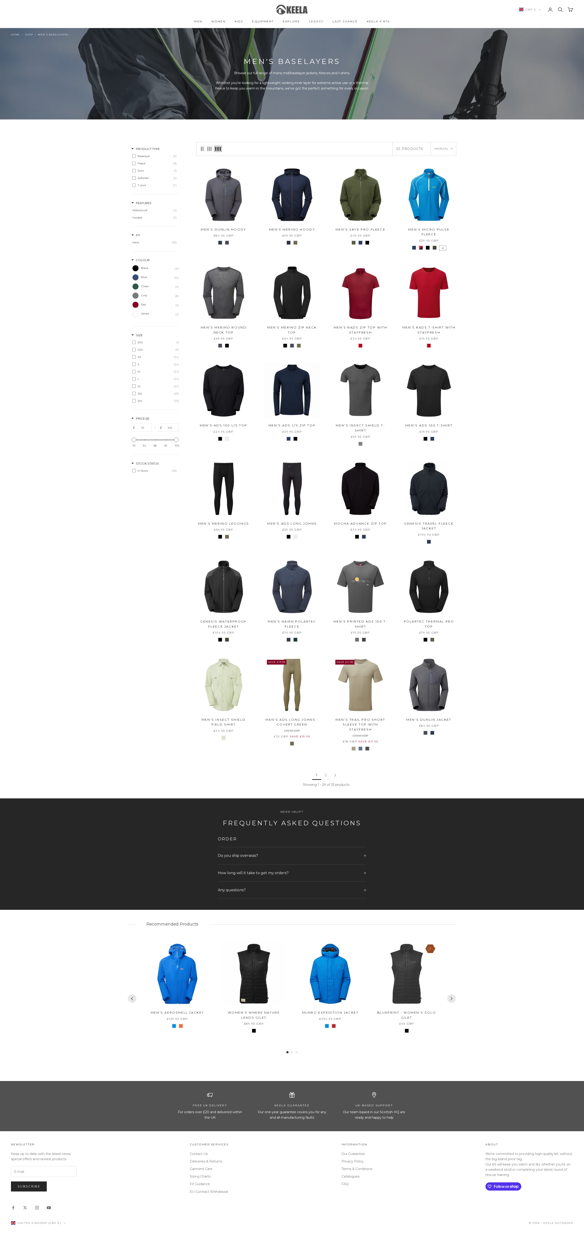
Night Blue (288, 242)
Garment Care (201, 1169)
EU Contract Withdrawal (209, 1192)
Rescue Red (360, 345)
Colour (143, 260)
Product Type (148, 149)
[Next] (451, 998)
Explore (291, 21)
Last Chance (345, 21)
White (227, 439)
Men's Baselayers (53, 34)
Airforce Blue (220, 242)
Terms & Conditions (357, 1169)
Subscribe (29, 1186)
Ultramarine (174, 1026)
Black (367, 242)
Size (139, 335)
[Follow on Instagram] (37, 1207)
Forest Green (295, 639)
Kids (239, 21)
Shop (29, 34)
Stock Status (147, 463)
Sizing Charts (200, 1176)
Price (142, 418)
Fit (138, 235)
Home (15, 34)
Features (143, 203)
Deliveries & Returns (206, 1161)
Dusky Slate (288, 639)
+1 (442, 248)
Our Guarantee (353, 1154)
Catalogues (351, 1176)
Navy (360, 242)
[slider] (134, 439)
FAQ (345, 1184)
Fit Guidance (200, 1184)
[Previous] (132, 998)
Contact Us (199, 1154)
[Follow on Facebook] (13, 1207)
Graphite (364, 639)
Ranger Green (432, 639)
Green (353, 242)
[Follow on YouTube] (49, 1207)
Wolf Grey (227, 242)
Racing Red (333, 1026)
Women (218, 21)
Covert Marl (353, 748)
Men (198, 21)
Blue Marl (360, 748)
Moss (434, 247)
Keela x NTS (378, 21)
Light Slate (357, 639)
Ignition (181, 1026)
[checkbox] (154, 156)
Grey (360, 444)
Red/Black (421, 247)
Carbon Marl (367, 748)
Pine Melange (295, 242)
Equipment (263, 21)
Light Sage (223, 738)
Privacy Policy (353, 1161)
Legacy (316, 21)
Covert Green (299, 345)
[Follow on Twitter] (25, 1207)
